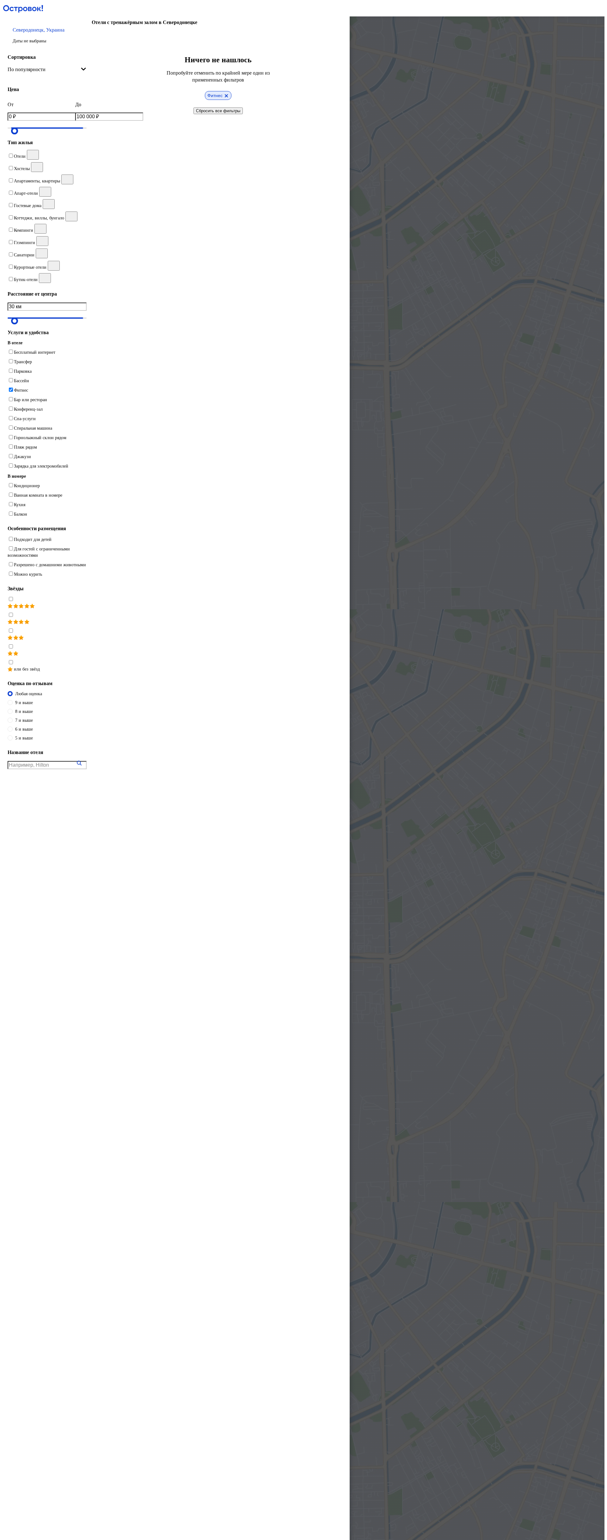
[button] (47, 35)
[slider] (14, 130)
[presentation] (47, 69)
